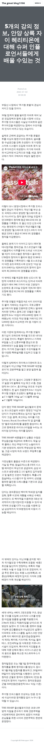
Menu (37, 3)
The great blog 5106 (13, 3)
